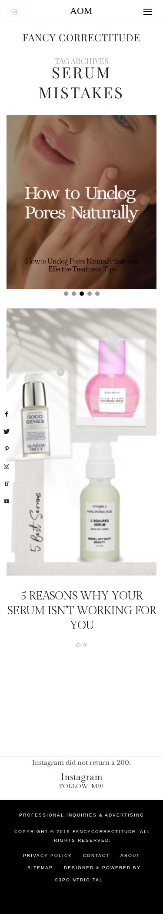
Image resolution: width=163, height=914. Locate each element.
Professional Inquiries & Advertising (81, 815)
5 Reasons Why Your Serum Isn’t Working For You (81, 610)
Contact (96, 855)
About (130, 855)
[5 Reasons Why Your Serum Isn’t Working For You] (81, 442)
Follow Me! (81, 786)
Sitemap (40, 867)
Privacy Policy (47, 855)
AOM (81, 10)
